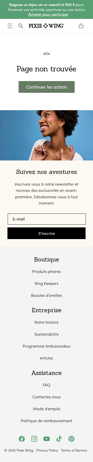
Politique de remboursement (46, 420)
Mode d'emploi (46, 408)
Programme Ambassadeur (47, 346)
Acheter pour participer (48, 14)
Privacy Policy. (47, 450)
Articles (46, 357)
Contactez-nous (46, 396)
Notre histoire (46, 322)
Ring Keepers (47, 283)
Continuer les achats (46, 87)
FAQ (46, 384)
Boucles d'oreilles (46, 295)
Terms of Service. (74, 450)
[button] (9, 25)
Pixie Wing (25, 450)
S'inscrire (46, 233)
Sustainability (46, 334)
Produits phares (46, 271)
